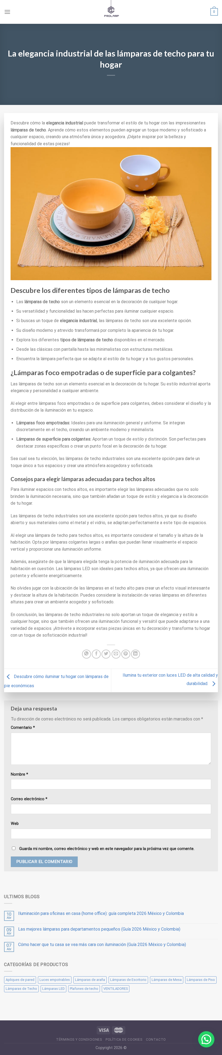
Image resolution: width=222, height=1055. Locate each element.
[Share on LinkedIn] (135, 654)
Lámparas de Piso (201, 980)
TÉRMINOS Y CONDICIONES (79, 1039)
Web (15, 823)
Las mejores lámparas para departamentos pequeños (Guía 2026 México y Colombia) (99, 929)
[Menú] (7, 11)
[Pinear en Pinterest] (125, 654)
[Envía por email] (116, 654)
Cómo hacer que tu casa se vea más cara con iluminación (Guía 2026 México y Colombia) (102, 944)
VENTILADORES (115, 989)
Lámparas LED (53, 989)
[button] (206, 1039)
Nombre (19, 774)
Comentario (23, 727)
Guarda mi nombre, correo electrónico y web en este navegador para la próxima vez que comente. (106, 848)
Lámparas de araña (90, 980)
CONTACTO (156, 1039)
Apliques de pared (20, 980)
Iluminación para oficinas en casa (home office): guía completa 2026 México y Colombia (101, 913)
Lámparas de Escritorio (128, 980)
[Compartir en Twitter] (106, 654)
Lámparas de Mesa (167, 980)
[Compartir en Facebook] (96, 654)
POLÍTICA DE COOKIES (124, 1039)
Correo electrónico (29, 799)
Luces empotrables (55, 980)
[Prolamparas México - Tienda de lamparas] (111, 12)
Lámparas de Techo (21, 989)
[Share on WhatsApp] (86, 654)
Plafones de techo (84, 989)
